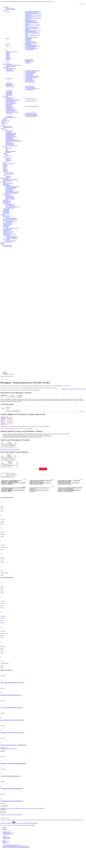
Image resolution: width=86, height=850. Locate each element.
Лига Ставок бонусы (10, 204)
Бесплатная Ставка (7, 245)
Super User (7, 407)
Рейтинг (5, 836)
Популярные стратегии (8, 220)
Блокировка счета (7, 224)
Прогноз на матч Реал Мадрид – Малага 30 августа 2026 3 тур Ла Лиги (40, 483)
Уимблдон (8, 159)
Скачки (4, 168)
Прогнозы (3, 125)
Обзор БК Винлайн (7, 185)
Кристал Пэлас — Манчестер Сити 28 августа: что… (13, 732)
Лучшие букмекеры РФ (8, 182)
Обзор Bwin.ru (6, 210)
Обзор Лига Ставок (7, 203)
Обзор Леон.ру (6, 194)
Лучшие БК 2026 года (7, 180)
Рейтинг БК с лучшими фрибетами (10, 179)
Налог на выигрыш (7, 222)
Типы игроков (6, 226)
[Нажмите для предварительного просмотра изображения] (73, 388)
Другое (4, 175)
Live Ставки (5, 227)
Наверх (43, 469)
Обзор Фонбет (6, 213)
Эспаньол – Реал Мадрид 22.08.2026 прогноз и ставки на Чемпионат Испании (69, 491)
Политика (8, 177)
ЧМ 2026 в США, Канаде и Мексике (13, 141)
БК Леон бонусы (9, 195)
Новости (2, 243)
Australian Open (9, 158)
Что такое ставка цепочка (11, 218)
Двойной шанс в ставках (8, 231)
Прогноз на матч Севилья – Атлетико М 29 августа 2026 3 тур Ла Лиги (68, 483)
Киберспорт (5, 170)
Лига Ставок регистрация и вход (13, 206)
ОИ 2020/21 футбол (10, 173)
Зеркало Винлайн (9, 190)
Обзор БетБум (6, 212)
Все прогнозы (3, 747)
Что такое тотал (6, 235)
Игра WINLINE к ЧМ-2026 (11, 193)
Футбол (4, 129)
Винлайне (67, 433)
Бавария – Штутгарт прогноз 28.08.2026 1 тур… (11, 695)
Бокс (4, 162)
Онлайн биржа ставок (7, 241)
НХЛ (7, 150)
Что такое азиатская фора (11, 240)
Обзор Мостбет (6, 209)
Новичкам (3, 214)
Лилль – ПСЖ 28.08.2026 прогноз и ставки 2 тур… (12, 707)
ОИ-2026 (5, 171)
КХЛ (7, 148)
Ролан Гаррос (8, 160)
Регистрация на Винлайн (11, 187)
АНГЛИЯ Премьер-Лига (11, 134)
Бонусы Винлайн (9, 189)
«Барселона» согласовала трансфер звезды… (11, 776)
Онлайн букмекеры (7, 834)
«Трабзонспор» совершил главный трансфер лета (12, 788)
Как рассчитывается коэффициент (10, 219)
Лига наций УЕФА (10, 144)
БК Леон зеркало (9, 196)
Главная (4, 827)
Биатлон (5, 167)
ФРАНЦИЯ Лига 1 (10, 138)
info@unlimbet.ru (31, 825)
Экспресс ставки (6, 230)
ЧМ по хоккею (9, 147)
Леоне (39, 437)
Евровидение (8, 176)
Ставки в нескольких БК (8, 223)
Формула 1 (5, 169)
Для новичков (6, 841)
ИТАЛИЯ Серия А (10, 137)
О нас (4, 828)
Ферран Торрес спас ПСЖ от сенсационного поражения (13, 763)
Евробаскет (8, 155)
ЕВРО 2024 (8, 142)
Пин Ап (48, 435)
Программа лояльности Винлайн (13, 186)
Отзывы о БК (6, 184)
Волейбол (5, 165)
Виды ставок (6, 216)
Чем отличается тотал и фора (9, 233)
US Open (7, 161)
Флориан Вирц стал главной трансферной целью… (12, 801)
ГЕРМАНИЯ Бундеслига (11, 136)
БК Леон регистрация (10, 198)
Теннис (4, 156)
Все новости (3, 803)
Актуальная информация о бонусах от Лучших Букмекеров (16, 846)
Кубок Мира (8, 152)
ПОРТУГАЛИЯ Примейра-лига (12, 139)
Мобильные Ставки (7, 229)
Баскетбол (5, 153)
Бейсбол (5, 164)
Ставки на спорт (6, 831)
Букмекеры (3, 181)
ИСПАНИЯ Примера (10, 135)
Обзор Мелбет (6, 202)
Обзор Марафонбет (7, 201)
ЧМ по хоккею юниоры (11, 151)
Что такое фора (6, 239)
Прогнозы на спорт (7, 126)
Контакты (5, 829)
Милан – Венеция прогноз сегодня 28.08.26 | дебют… (12, 720)
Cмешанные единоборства (8, 163)
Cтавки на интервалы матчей (12, 228)
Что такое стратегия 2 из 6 (11, 221)
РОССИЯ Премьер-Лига (11, 133)
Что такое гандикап (7, 232)
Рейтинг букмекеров (5, 178)
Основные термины (7, 215)
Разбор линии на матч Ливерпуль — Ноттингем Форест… (14, 745)
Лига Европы (8, 131)
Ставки (2, 128)
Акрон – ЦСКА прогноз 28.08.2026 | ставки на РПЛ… (13, 682)
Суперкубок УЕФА (10, 143)
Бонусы (2, 244)
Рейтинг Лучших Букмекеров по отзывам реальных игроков (16, 847)
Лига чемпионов (9, 130)
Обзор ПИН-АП (6, 211)
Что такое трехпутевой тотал (12, 238)
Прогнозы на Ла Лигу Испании (11, 474)
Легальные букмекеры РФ (8, 832)
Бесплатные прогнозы (8, 127)
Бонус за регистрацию (8, 246)
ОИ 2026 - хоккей (9, 172)
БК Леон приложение (10, 197)
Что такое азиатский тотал (11, 237)
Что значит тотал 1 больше (11, 236)
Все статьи (3, 809)
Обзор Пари (5, 199)
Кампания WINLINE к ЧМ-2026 (12, 192)
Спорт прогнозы (6, 838)
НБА (7, 154)
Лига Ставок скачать (10, 207)
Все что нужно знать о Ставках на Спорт (12, 845)
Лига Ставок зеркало (10, 205)
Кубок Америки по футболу (12, 145)
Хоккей (4, 146)
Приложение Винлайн (10, 188)
